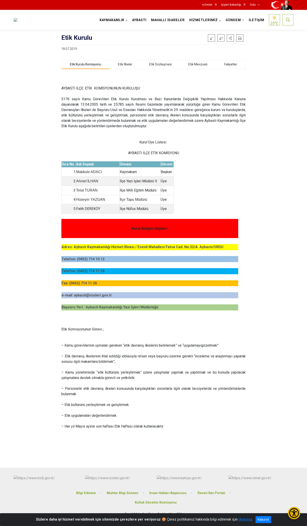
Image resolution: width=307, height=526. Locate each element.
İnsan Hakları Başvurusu (168, 493)
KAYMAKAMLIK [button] (112, 20)
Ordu (253, 4)
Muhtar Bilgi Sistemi (122, 493)
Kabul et (263, 519)
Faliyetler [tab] (230, 64)
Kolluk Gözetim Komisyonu (156, 502)
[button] (230, 38)
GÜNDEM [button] (233, 20)
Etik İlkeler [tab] (125, 64)
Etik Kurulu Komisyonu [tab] (85, 64)
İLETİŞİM (256, 20)
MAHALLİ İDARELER (168, 20)
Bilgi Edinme (86, 493)
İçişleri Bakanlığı (231, 4)
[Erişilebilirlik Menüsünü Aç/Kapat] (294, 513)
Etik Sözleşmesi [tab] (160, 64)
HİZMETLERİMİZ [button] (203, 20)
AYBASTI (139, 20)
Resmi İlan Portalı (211, 493)
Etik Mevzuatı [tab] (197, 64)
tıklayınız (245, 519)
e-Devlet (207, 4)
